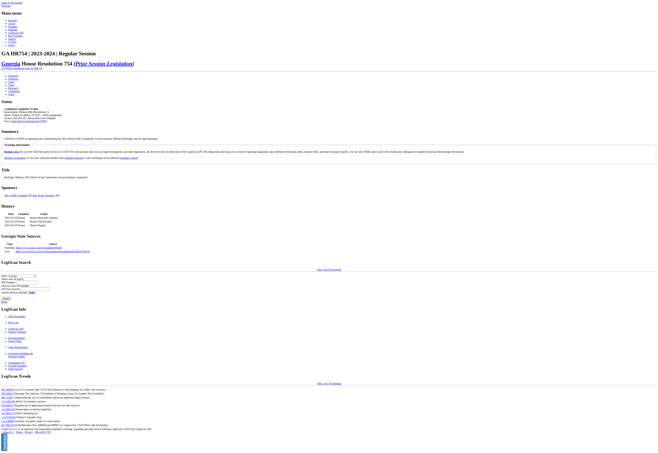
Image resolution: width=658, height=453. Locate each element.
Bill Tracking (15, 35)
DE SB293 (7, 389)
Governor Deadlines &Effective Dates (20, 355)
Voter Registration (18, 347)
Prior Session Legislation (103, 64)
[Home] (6, 5)
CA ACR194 (8, 417)
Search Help (15, 341)
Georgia (10, 64)
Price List (13, 322)
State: (4, 275)
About (11, 23)
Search (12, 39)
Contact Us (7, 432)
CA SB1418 (8, 409)
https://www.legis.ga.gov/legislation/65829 (39, 247)
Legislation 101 (16, 362)
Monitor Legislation (15, 157)
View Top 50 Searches (329, 269)
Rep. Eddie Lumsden (16, 195)
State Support (15, 368)
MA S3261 (7, 397)
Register (12, 20)
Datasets (12, 29)
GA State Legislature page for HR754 (21, 68)
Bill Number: (8, 282)
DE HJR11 (7, 393)
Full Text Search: (11, 289)
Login (11, 45)
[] (32, 292)
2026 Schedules (16, 316)
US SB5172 (8, 413)
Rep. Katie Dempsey (44, 195)
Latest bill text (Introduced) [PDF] (28, 121)
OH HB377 (7, 405)
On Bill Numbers (17, 365)
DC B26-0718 (9, 425)
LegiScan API (15, 32)
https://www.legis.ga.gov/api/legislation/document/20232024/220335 (53, 251)
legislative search (129, 157)
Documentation (16, 338)
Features (12, 26)
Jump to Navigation (12, 2)
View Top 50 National (329, 383)
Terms (19, 432)
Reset (4, 301)
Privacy (29, 432)
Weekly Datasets (17, 331)
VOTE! (12, 42)
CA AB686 (7, 421)
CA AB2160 (8, 401)
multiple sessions (74, 157)
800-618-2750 (43, 432)
